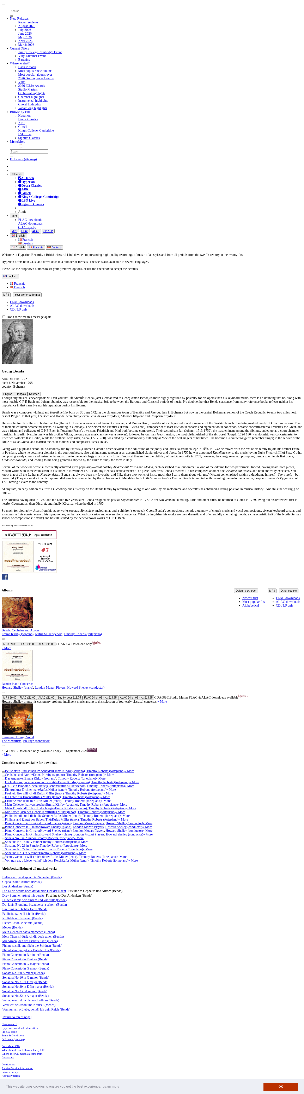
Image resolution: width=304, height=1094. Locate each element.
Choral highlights (29, 104)
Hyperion (24, 115)
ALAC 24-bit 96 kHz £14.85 (136, 697)
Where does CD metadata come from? (22, 1053)
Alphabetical (250, 605)
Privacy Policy (10, 1071)
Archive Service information (17, 1068)
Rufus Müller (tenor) (48, 634)
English (20, 247)
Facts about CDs (11, 1046)
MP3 (14, 215)
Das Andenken (14, 778)
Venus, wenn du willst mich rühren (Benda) (30, 1000)
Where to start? (20, 63)
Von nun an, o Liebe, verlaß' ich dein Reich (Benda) (36, 1009)
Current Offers (19, 48)
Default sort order (246, 590)
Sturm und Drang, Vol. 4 (18, 737)
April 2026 (25, 41)
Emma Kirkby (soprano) (18, 634)
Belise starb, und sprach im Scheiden (29, 771)
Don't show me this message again (28, 317)
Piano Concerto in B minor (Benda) (25, 954)
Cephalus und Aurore (19, 774)
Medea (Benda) (12, 927)
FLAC (24, 231)
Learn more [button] (111, 1086)
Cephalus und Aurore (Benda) (22, 882)
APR (21, 123)
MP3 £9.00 (9, 644)
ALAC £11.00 (46, 644)
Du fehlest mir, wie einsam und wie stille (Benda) (34, 900)
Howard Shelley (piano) (17, 687)
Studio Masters (28, 89)
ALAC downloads (30, 223)
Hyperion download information (20, 1028)
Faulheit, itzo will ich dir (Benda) (23, 913)
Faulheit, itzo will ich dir (21, 793)
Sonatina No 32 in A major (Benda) (25, 995)
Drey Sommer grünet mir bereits (23, 895)
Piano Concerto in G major (22, 830)
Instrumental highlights (33, 100)
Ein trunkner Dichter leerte (22, 789)
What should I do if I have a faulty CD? (23, 1050)
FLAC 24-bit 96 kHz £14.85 (100, 697)
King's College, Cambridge (36, 130)
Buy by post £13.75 (69, 697)
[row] (152, 623)
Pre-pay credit (9, 1031)
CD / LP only (27, 227)
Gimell (22, 126)
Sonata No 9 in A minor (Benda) (23, 973)
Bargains (24, 59)
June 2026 (25, 33)
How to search (9, 1024)
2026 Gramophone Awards (36, 78)
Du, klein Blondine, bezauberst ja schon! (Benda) (34, 904)
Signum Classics (29, 138)
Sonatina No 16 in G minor (23, 842)
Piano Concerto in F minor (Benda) (25, 959)
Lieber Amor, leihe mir (20, 801)
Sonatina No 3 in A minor (21, 853)
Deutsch (27, 243)
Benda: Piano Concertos (17, 683)
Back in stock (27, 67)
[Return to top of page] (16, 1017)
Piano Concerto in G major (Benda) (25, 964)
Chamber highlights (31, 97)
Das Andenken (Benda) (17, 886)
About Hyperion (11, 1075)
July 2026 (24, 29)
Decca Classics (28, 119)
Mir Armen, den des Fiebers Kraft (27, 812)
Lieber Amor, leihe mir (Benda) (22, 923)
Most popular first (254, 601)
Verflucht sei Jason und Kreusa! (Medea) (28, 1005)
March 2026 (26, 44)
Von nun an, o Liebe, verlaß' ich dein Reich (33, 860)
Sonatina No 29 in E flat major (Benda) (28, 986)
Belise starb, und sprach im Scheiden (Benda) (32, 877)
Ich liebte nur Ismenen (19, 797)
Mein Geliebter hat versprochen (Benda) (28, 932)
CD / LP (48, 231)
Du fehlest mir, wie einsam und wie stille (31, 782)
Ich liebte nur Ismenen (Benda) (22, 918)
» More (6, 648)
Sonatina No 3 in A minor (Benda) (24, 991)
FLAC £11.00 (27, 644)
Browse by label (20, 112)
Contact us (8, 1057)
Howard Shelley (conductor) (85, 687)
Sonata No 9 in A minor (20, 838)
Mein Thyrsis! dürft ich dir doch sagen (30, 808)
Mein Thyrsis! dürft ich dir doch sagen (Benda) (33, 936)
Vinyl (21, 82)
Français (27, 239)
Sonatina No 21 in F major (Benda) (25, 982)
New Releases (19, 18)
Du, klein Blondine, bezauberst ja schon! (31, 786)
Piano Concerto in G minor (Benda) (25, 968)
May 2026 (25, 37)
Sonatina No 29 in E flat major (25, 849)
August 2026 (26, 26)
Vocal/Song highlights (32, 108)
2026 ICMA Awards (31, 85)
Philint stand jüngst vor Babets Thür (28, 819)
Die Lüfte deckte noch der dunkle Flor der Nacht (34, 891)
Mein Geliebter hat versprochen (25, 804)
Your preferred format (27, 294)
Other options (289, 590)
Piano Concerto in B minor (22, 823)
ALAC (35, 231)
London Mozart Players (50, 687)
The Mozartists (11, 741)
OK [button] (281, 1086)
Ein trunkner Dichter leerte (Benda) (25, 909)
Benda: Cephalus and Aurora (20, 630)
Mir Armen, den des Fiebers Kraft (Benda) (30, 941)
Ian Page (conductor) (36, 741)
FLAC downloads (30, 219)
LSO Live (24, 134)
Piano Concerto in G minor (22, 834)
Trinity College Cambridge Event (40, 52)
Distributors (8, 1064)
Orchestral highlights (31, 93)
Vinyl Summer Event (32, 56)
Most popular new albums (35, 71)
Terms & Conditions (13, 1035)
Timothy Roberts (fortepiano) (83, 634)
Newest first (250, 598)
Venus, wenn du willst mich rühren (27, 856)
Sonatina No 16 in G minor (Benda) (25, 977)
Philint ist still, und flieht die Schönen (29, 815)
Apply (22, 211)
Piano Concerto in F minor (22, 827)
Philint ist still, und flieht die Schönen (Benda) (32, 945)
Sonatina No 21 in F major (22, 845)
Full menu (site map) (23, 159)
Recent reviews (28, 22)
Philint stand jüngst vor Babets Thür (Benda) (31, 950)
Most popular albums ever (35, 74)
